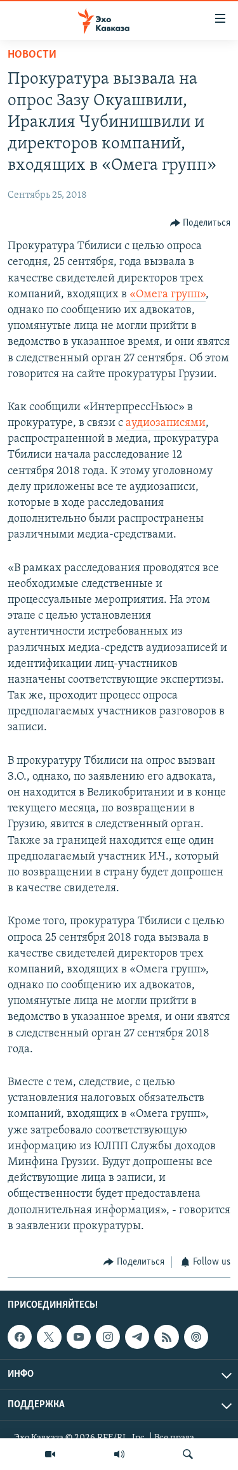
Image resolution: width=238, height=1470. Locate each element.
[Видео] (50, 1454)
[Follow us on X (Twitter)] (49, 1337)
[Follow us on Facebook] (20, 1337)
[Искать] (188, 1454)
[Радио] (119, 1454)
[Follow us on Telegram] (137, 1337)
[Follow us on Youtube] (79, 1337)
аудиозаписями (166, 423)
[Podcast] (196, 1337)
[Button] (200, 223)
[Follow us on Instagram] (108, 1337)
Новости (32, 55)
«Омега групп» (167, 294)
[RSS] (166, 1337)
